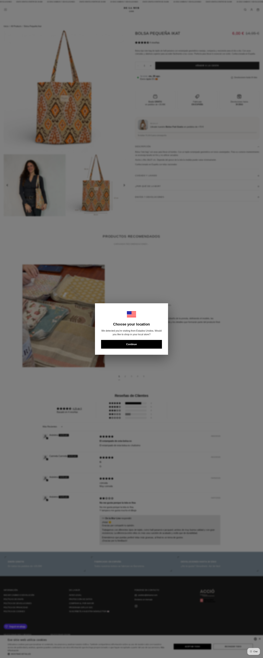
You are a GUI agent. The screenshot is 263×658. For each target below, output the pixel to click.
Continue (131, 344)
